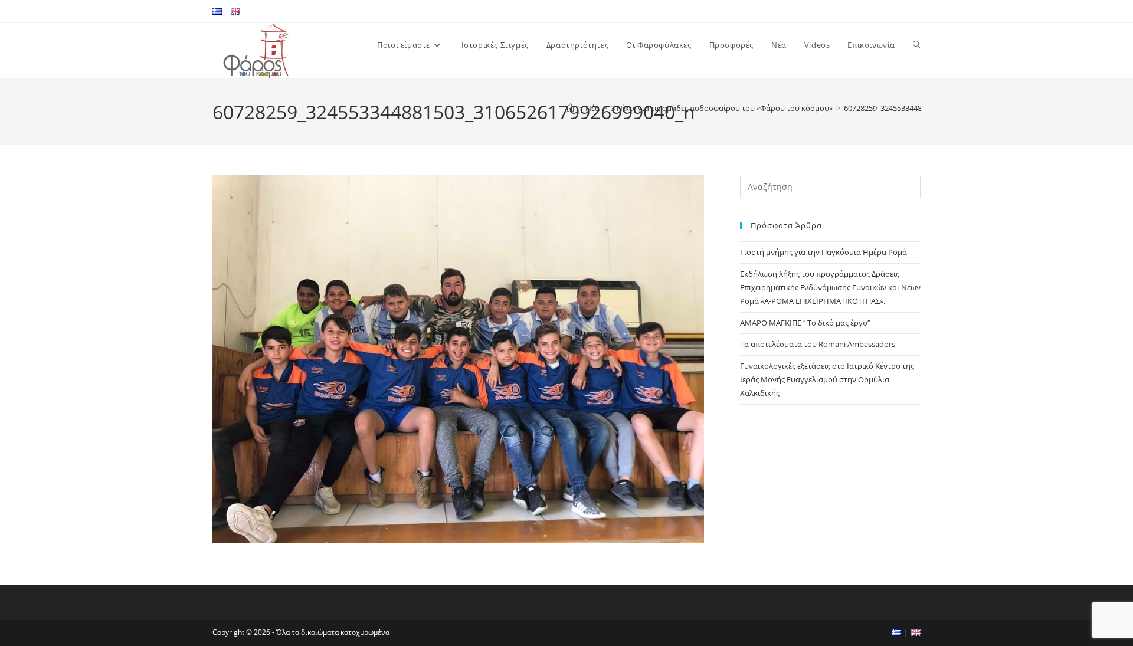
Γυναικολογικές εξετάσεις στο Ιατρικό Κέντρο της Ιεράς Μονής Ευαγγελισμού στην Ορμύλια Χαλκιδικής (827, 379)
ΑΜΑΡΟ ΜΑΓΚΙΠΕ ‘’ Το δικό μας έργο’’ (805, 322)
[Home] (570, 108)
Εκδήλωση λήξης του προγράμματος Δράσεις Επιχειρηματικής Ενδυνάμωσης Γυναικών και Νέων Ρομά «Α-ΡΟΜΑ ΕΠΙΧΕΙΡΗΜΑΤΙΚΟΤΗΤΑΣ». (830, 287)
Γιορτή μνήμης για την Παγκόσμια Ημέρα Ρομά (823, 252)
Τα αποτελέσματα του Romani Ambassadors (817, 344)
